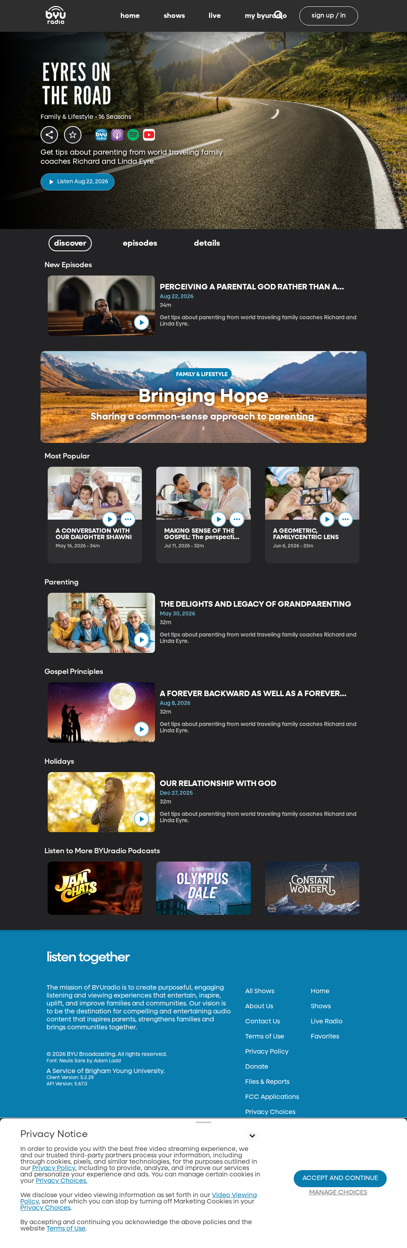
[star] (72, 135)
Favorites (325, 1037)
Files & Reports (267, 1082)
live (215, 15)
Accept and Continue (340, 1178)
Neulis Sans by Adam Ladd (90, 1061)
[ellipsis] (128, 519)
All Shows (259, 991)
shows (174, 15)
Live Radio (327, 1022)
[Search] (278, 15)
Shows (321, 1006)
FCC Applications (272, 1097)
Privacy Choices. (61, 1181)
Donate (256, 1067)
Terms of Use (264, 1037)
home (130, 15)
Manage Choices (338, 1193)
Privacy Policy (267, 1052)
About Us (259, 1006)
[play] (141, 322)
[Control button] (252, 1136)
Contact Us (262, 1022)
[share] (49, 135)
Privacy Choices (270, 1112)
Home (320, 991)
